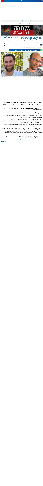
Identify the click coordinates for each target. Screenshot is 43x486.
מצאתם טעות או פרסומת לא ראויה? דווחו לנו (21, 139)
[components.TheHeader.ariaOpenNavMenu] (36, 1)
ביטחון (38, 23)
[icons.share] (1, 1)
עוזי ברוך (37, 43)
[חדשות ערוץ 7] (21, 1)
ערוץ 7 (40, 23)
